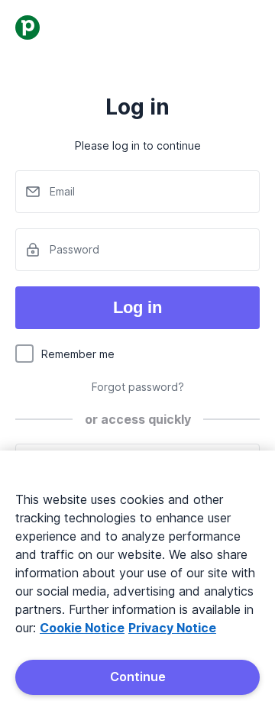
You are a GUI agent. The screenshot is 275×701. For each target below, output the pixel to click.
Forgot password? (138, 386)
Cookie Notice (82, 627)
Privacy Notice (172, 627)
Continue (138, 676)
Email (62, 191)
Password (74, 249)
